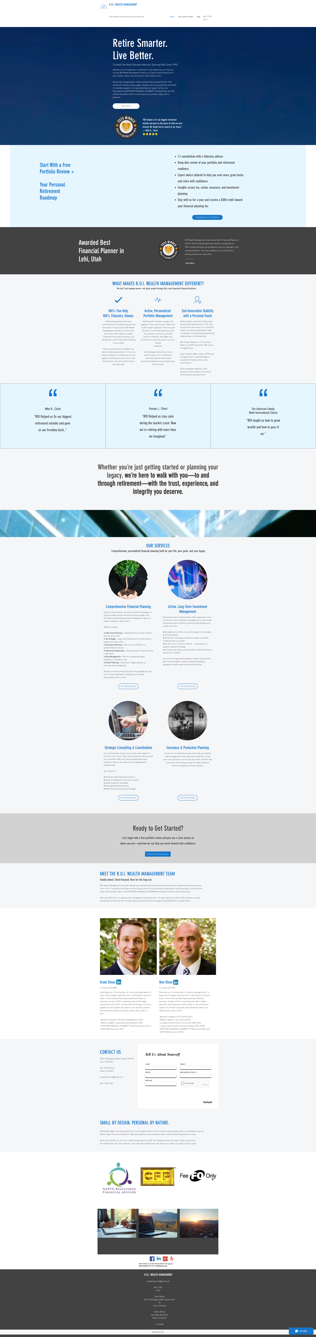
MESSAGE (148, 1080)
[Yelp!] (171, 1258)
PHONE (147, 1072)
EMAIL (182, 1064)
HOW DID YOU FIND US (188, 1072)
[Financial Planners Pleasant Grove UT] (165, 1258)
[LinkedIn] (118, 982)
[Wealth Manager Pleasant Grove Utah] (152, 1258)
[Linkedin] (158, 1258)
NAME (147, 1064)
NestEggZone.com (162, 1266)
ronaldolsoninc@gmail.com (111, 1077)
